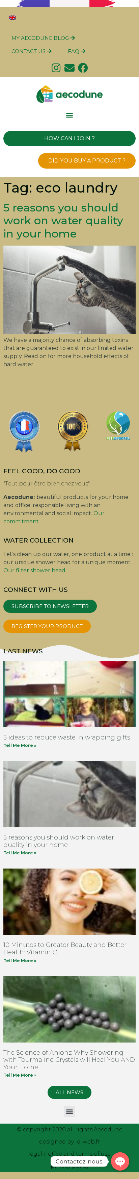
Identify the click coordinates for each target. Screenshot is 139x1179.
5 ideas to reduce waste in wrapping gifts (66, 737)
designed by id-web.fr (69, 1141)
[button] (69, 115)
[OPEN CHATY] (120, 1161)
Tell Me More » (19, 745)
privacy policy (70, 1166)
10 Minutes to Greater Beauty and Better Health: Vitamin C (65, 948)
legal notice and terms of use (69, 1154)
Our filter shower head (34, 570)
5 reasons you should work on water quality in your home (63, 220)
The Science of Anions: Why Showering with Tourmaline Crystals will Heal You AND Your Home (69, 1060)
